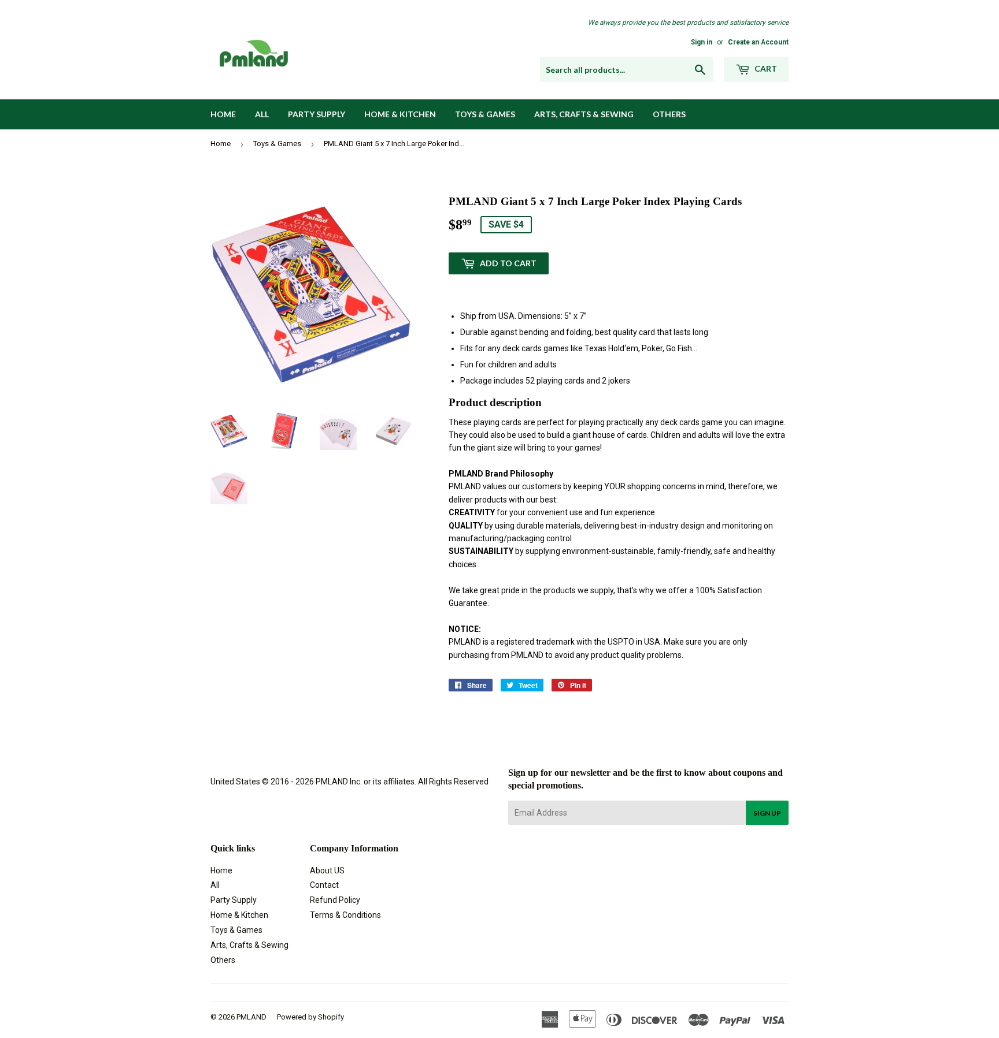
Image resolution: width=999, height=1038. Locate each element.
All (262, 114)
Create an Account (758, 42)
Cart (765, 68)
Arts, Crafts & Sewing (584, 114)
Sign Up (767, 813)
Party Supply (316, 114)
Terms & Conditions (345, 915)
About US (327, 870)
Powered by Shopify (310, 1017)
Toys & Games (485, 114)
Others (669, 114)
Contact (324, 885)
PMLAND (251, 1017)
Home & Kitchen (400, 114)
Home (223, 114)
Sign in (701, 42)
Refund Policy (335, 900)
